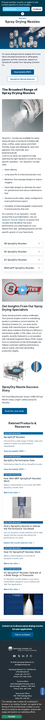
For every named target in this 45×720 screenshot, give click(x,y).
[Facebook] (27, 656)
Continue (37, 9)
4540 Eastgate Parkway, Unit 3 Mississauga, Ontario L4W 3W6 (22, 685)
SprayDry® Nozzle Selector (22, 79)
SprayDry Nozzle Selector (14, 220)
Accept (11, 716)
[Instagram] (31, 656)
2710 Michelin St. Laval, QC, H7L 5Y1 (22, 673)
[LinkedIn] (23, 656)
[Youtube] (14, 656)
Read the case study (14, 411)
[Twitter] (19, 656)
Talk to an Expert (22, 635)
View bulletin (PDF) (22, 72)
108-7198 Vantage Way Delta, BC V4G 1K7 (22, 697)
